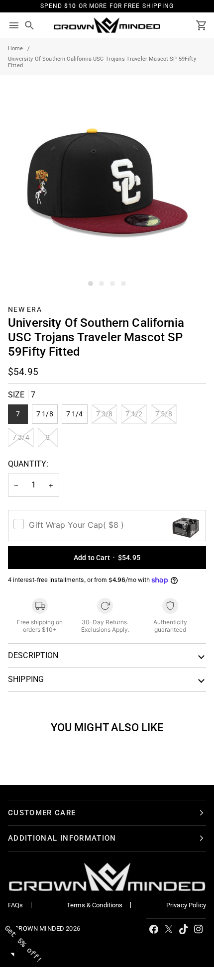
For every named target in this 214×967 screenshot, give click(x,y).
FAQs (15, 905)
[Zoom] (18, 270)
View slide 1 (90, 283)
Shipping (26, 679)
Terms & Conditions (95, 905)
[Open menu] (14, 25)
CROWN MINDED (39, 928)
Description (33, 655)
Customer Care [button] (42, 812)
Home (15, 48)
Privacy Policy (186, 905)
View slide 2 (101, 283)
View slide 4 (123, 283)
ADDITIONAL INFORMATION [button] (62, 838)
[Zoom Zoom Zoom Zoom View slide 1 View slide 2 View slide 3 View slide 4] (107, 182)
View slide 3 (112, 283)
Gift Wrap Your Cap (76, 525)
